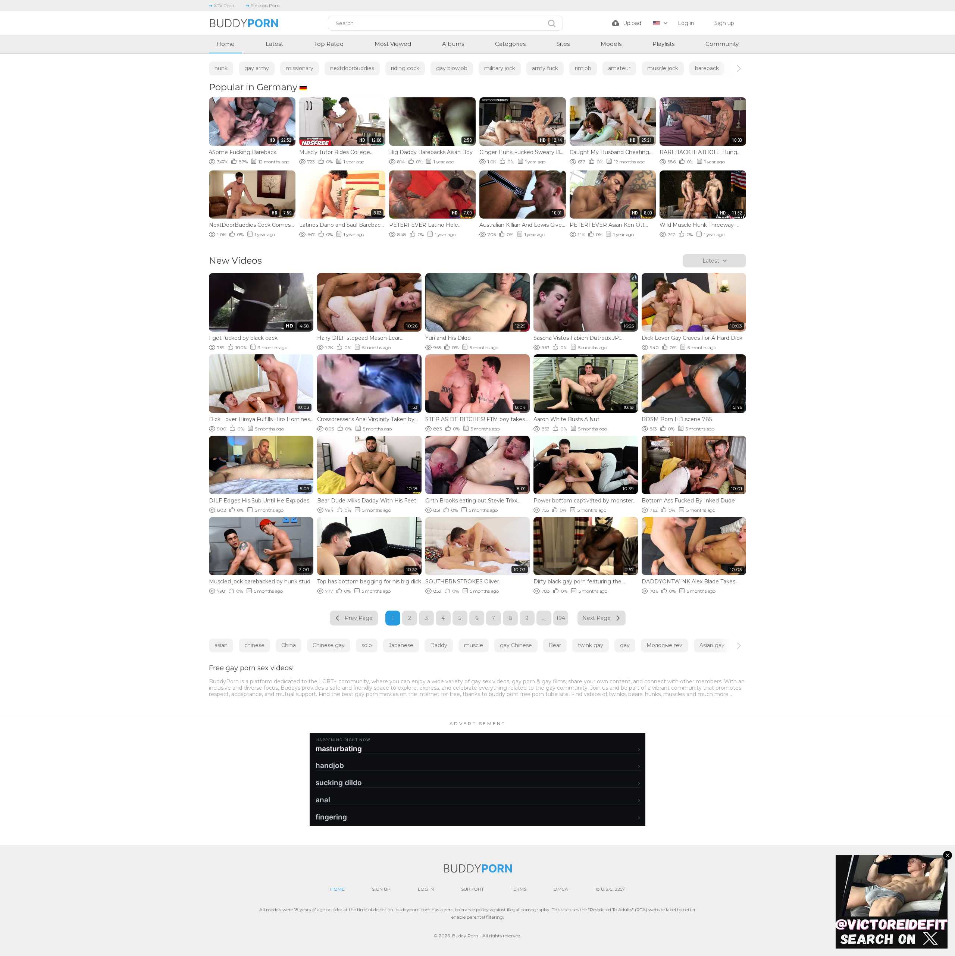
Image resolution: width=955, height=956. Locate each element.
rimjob (583, 68)
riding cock (405, 68)
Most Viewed (393, 43)
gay (625, 645)
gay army (256, 68)
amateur (619, 68)
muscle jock (662, 68)
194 (560, 618)
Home (225, 43)
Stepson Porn (265, 5)
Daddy (438, 645)
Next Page (596, 618)
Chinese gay (329, 645)
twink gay (590, 645)
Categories (510, 43)
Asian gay (711, 645)
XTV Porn (224, 5)
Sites (563, 43)
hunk (221, 68)
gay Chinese (516, 645)
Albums (453, 43)
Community (722, 43)
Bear (555, 645)
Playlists (663, 43)
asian (221, 645)
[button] (732, 68)
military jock (499, 68)
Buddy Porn (465, 935)
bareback (707, 68)
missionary (299, 68)
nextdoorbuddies (352, 68)
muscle (473, 645)
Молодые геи (664, 645)
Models (611, 43)
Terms (518, 889)
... (543, 618)
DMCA (561, 889)
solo (366, 645)
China (288, 645)
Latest (274, 43)
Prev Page (359, 618)
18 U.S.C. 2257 (610, 889)
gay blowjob (451, 68)
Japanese (401, 645)
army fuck (545, 68)
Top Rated (329, 43)
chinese (254, 645)
